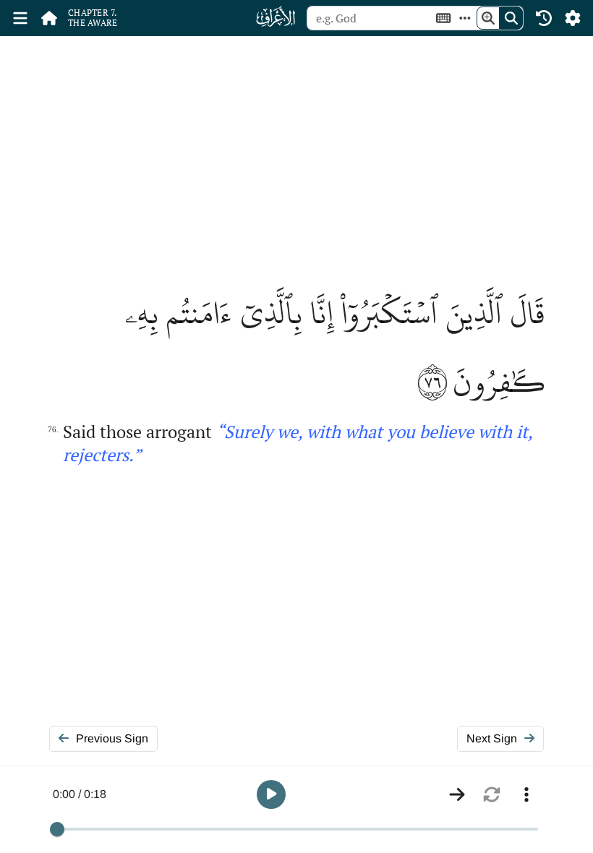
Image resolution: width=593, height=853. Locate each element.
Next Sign (491, 738)
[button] (271, 794)
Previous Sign (112, 738)
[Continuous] (457, 794)
